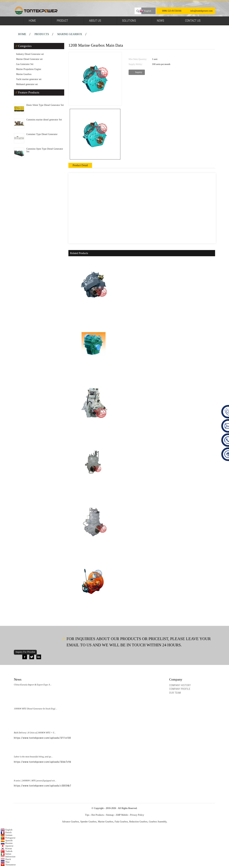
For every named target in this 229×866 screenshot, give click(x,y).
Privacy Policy (137, 815)
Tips (87, 815)
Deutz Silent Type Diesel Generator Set (45, 105)
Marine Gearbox (69, 34)
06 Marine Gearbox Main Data (89, 611)
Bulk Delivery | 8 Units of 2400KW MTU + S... (35, 732)
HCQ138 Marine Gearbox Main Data (92, 433)
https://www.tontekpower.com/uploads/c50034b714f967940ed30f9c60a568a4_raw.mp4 (64, 785)
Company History (180, 685)
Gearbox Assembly (157, 821)
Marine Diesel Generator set (29, 59)
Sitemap (110, 815)
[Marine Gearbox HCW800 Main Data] (93, 462)
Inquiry (138, 72)
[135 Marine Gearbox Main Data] (93, 284)
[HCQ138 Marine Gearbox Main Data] (93, 403)
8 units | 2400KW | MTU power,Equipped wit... (35, 780)
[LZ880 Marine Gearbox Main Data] (93, 522)
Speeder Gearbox (88, 821)
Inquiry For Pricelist (25, 652)
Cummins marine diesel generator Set (44, 119)
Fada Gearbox (121, 821)
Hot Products (97, 815)
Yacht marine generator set (28, 79)
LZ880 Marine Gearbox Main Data (91, 551)
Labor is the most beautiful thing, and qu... (33, 756)
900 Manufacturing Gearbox (88, 373)
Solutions (129, 20)
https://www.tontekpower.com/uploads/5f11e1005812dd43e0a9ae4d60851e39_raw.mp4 (64, 737)
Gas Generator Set (24, 64)
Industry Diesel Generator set (30, 54)
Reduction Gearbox (138, 821)
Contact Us (193, 20)
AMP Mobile (122, 815)
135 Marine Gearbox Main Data (90, 314)
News (160, 20)
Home (32, 20)
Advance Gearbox (70, 821)
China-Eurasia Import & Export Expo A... (32, 684)
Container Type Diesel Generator (42, 134)
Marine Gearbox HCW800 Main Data (93, 492)
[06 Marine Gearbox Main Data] (93, 581)
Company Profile (179, 688)
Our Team (175, 692)
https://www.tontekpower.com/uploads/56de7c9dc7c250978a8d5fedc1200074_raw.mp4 (64, 761)
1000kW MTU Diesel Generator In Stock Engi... (35, 708)
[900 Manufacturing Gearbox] (93, 344)
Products (42, 34)
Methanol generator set (27, 84)
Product (62, 20)
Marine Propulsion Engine (28, 69)
